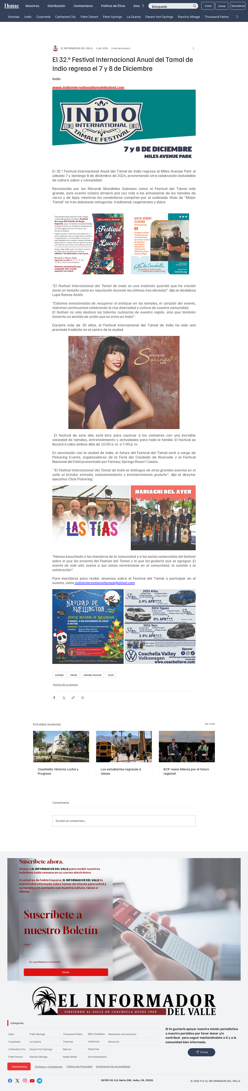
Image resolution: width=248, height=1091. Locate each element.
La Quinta (35, 1041)
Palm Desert (16, 1056)
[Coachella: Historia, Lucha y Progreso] (61, 746)
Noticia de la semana (65, 684)
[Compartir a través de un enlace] (73, 698)
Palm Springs (37, 1034)
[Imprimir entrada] (82, 698)
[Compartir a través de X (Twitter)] (63, 698)
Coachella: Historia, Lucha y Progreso (58, 771)
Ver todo (210, 723)
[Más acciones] (193, 48)
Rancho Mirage (38, 1056)
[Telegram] (39, 1080)
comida (59, 674)
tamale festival (92, 674)
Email (28, 944)
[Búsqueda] (194, 6)
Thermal (68, 1041)
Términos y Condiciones (48, 1066)
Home (11, 6)
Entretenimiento (97, 1056)
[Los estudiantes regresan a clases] (124, 746)
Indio (11, 1034)
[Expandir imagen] (118, 213)
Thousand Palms (73, 1034)
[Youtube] (32, 1080)
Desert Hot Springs (41, 1049)
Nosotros (113, 1041)
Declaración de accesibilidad (113, 1066)
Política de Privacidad (79, 1066)
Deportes (93, 1049)
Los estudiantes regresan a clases (121, 771)
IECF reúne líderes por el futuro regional (186, 771)
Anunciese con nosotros (122, 1034)
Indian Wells (70, 1056)
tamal (73, 674)
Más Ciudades (96, 1033)
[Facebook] (10, 1080)
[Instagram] (25, 1080)
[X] (17, 1080)
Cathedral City (17, 1049)
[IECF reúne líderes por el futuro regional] (187, 746)
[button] (28, 17)
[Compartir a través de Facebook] (54, 698)
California (93, 1041)
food (111, 674)
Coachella (14, 1041)
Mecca (67, 1049)
